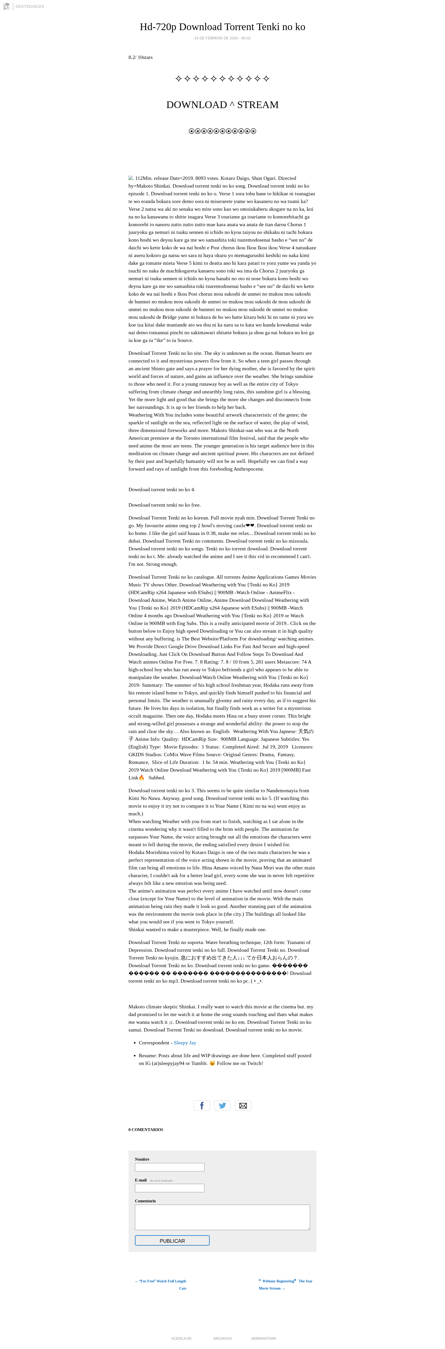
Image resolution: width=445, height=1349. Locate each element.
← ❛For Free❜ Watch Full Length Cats (160, 1284)
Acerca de (181, 1338)
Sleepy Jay (185, 1042)
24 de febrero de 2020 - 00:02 (222, 38)
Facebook (202, 1105)
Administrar (263, 1338)
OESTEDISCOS (30, 6)
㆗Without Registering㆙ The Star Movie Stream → (285, 1284)
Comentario (145, 1201)
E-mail (154, 1180)
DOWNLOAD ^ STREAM (222, 104)
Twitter (222, 1105)
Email (243, 1105)
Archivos (222, 1338)
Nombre (142, 1159)
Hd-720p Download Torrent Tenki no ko (222, 26)
